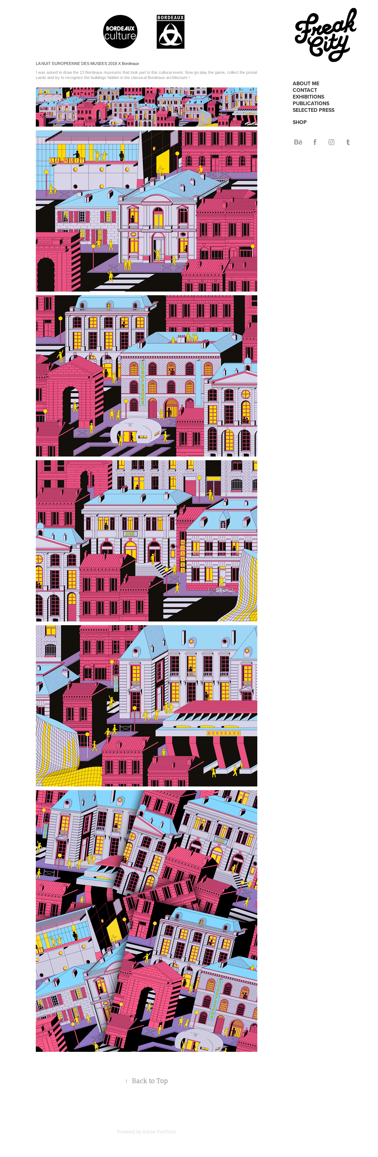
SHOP (300, 122)
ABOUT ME (306, 83)
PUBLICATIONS (311, 103)
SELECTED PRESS (313, 110)
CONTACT (305, 90)
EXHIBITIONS (308, 96)
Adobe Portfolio (159, 1132)
